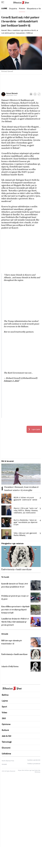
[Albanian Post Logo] (21, 2)
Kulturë (5, 730)
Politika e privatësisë (33, 764)
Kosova (22, 8)
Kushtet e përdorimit (33, 760)
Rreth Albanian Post (8, 761)
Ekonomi (6, 747)
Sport (4, 706)
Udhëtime (6, 753)
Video (4, 712)
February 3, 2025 (11, 381)
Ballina (5, 695)
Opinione (6, 724)
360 (4, 718)
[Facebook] (31, 94)
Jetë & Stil (6, 736)
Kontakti (4, 764)
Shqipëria (13, 8)
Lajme (4, 8)
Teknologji (7, 742)
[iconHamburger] (2, 2)
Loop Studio (35, 770)
